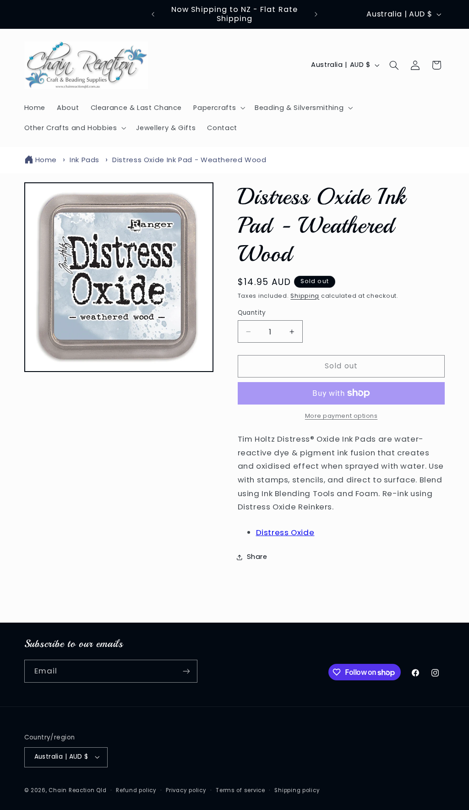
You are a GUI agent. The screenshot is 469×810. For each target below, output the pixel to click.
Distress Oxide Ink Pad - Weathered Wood (189, 159)
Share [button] (257, 556)
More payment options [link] (341, 416)
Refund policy (136, 790)
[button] (218, 108)
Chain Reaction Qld (77, 790)
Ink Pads (84, 159)
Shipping (304, 296)
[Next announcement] (316, 14)
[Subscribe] (185, 671)
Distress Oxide (285, 532)
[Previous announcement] (153, 14)
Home (46, 159)
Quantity (252, 312)
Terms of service (240, 790)
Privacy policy (186, 790)
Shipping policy (297, 790)
